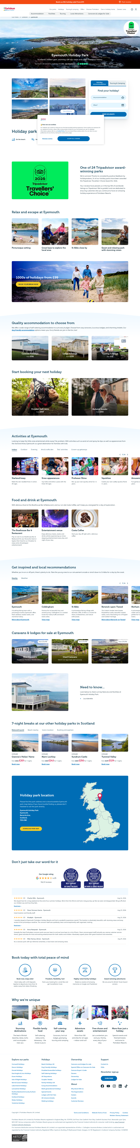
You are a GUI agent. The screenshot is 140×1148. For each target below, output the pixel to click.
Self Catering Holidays (49, 1073)
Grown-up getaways (79, 450)
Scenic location (47, 730)
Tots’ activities (62, 450)
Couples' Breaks (47, 1080)
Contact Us (104, 1064)
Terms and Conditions (81, 1113)
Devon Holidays (17, 1067)
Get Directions (70, 64)
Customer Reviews (77, 1101)
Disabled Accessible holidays (51, 1070)
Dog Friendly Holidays (49, 1067)
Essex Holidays (17, 1076)
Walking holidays (48, 1101)
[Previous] (120, 454)
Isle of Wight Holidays (19, 1080)
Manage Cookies (47, 138)
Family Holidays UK (48, 1083)
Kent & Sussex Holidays (20, 1083)
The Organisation (77, 1092)
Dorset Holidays (17, 1070)
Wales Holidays (17, 1100)
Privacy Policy (114, 1113)
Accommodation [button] (37, 14)
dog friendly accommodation (23, 330)
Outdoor (24, 450)
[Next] (127, 454)
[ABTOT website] (70, 1137)
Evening (34, 450)
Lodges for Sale (76, 1080)
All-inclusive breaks (48, 1098)
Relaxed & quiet (18, 730)
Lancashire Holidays (19, 1089)
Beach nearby (33, 730)
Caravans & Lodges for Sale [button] (98, 14)
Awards (73, 1098)
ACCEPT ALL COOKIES (73, 138)
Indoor (14, 450)
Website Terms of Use (99, 1113)
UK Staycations (47, 1076)
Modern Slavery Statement (119, 1115)
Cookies (125, 1113)
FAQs (102, 1067)
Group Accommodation (49, 1086)
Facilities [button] (51, 14)
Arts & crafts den (47, 450)
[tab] (117, 83)
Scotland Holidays (18, 1097)
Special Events (46, 1092)
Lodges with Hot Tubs (49, 1095)
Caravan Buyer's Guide (79, 1070)
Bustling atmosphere (65, 730)
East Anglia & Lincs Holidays (21, 1073)
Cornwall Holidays (18, 1064)
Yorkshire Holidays (18, 1103)
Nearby (15, 578)
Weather (24, 578)
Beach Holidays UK (48, 1064)
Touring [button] (63, 14)
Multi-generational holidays (51, 1089)
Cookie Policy (61, 131)
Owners (73, 1073)
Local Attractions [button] (76, 14)
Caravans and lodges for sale (81, 1064)
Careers (73, 1095)
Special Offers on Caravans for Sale (83, 1067)
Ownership (75, 1076)
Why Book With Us (77, 1089)
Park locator (126, 2)
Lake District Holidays (19, 1086)
